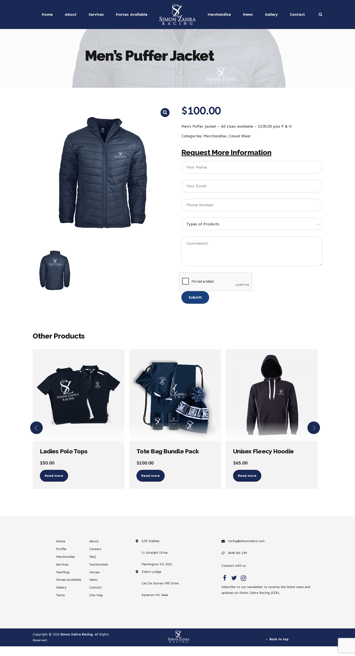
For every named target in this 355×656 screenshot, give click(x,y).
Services (96, 14)
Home (47, 14)
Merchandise (219, 14)
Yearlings (63, 572)
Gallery (271, 14)
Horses (94, 572)
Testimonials (98, 564)
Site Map (96, 595)
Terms (60, 595)
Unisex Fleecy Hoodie (263, 451)
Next (313, 427)
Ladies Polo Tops (63, 451)
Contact (297, 14)
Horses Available (131, 14)
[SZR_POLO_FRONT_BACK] (78, 395)
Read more (54, 476)
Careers (95, 549)
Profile (61, 549)
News (248, 14)
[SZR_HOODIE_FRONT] (272, 395)
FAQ (92, 557)
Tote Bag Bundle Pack (167, 451)
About (71, 14)
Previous (36, 427)
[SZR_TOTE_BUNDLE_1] (175, 395)
